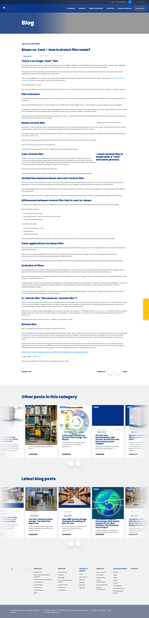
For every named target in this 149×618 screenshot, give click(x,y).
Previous (101, 371)
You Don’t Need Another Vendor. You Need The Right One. (41, 521)
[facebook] (132, 609)
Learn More (33, 454)
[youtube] (124, 612)
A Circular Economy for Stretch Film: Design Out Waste (74, 437)
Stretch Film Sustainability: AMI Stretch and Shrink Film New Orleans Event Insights (107, 439)
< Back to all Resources (31, 44)
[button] (70, 464)
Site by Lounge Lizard (18, 610)
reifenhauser (37, 357)
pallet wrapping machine (101, 311)
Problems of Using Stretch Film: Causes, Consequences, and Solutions (39, 438)
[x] (122, 609)
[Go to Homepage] (10, 8)
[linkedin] (127, 609)
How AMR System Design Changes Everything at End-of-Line (74, 521)
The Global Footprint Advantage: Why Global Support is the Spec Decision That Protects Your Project (107, 523)
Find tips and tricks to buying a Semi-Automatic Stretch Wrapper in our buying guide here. (55, 352)
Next (125, 371)
